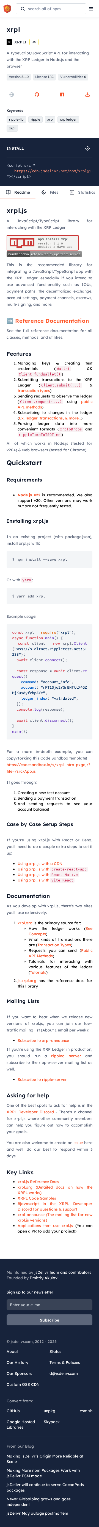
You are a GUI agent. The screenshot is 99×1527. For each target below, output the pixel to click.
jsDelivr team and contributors (62, 1272)
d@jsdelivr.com (64, 1373)
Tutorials (38, 972)
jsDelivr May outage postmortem (37, 1513)
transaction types (34, 390)
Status (55, 1351)
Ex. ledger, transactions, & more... (50, 418)
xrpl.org (25, 922)
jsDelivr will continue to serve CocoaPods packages (45, 1487)
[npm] (62, 94)
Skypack (52, 1421)
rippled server (66, 1055)
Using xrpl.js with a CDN (40, 863)
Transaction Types (54, 944)
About (12, 1351)
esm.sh (86, 1410)
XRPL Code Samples (37, 1198)
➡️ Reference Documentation (48, 320)
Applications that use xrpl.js (45, 1225)
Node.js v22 (29, 495)
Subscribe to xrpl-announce (43, 1040)
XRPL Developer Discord (30, 1111)
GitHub (13, 1410)
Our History (17, 1362)
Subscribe (49, 1320)
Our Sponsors (19, 1373)
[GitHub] (37, 94)
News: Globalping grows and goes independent (39, 1502)
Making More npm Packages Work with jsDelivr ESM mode (43, 1473)
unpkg (49, 1410)
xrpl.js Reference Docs (38, 1181)
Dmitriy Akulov (43, 1277)
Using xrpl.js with (52, 869)
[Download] (87, 94)
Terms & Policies (65, 1362)
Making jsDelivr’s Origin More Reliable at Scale (45, 1459)
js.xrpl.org (27, 980)
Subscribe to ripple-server (42, 1079)
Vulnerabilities (73, 77)
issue (78, 1142)
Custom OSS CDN (23, 1384)
